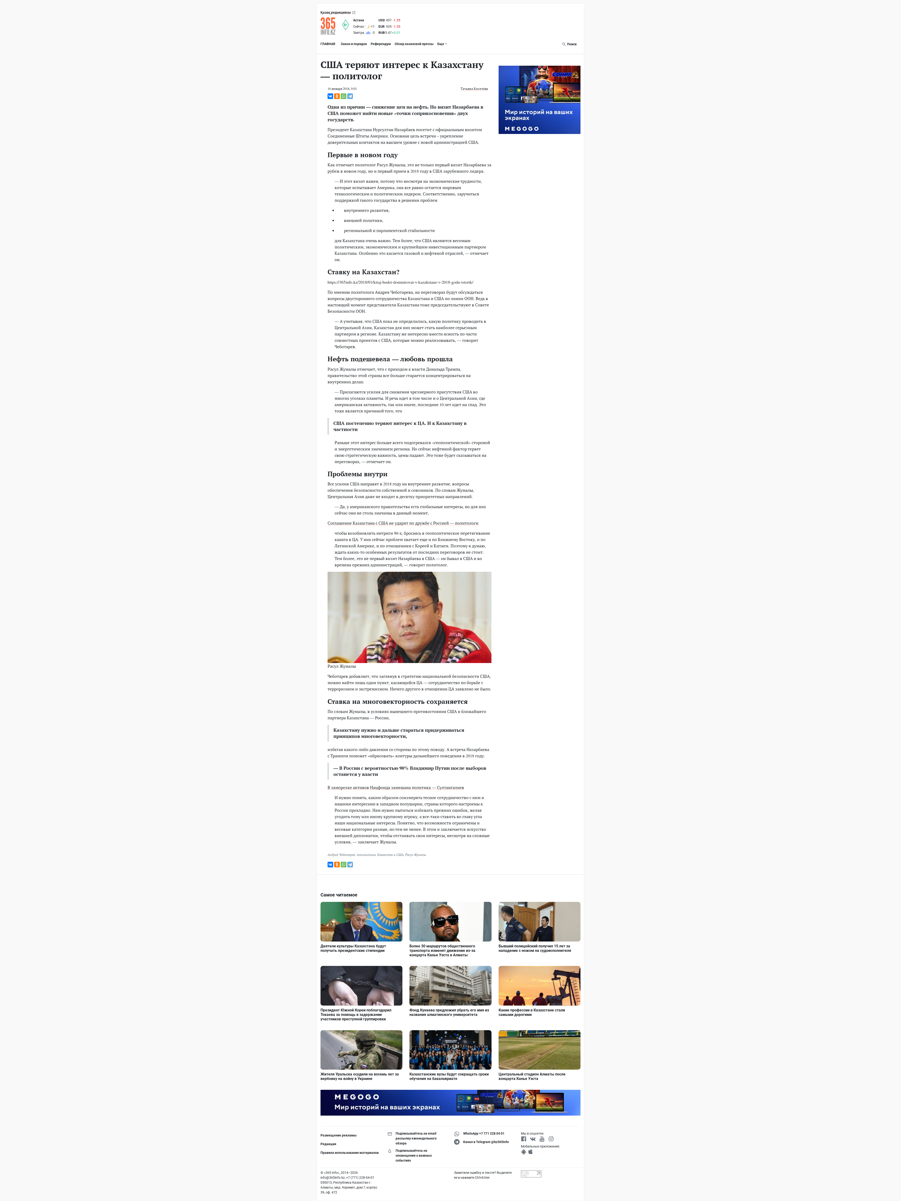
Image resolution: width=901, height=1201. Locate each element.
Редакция (328, 1144)
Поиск (571, 44)
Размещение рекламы (339, 1135)
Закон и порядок (354, 44)
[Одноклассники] (337, 96)
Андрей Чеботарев (341, 854)
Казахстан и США (390, 854)
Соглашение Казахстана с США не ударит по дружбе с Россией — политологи (403, 523)
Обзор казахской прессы (414, 44)
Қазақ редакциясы (336, 12)
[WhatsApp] (343, 96)
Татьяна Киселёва (474, 88)
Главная (328, 44)
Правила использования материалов (350, 1153)
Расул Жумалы (415, 854)
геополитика (366, 854)
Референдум (381, 44)
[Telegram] (350, 96)
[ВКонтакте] (330, 96)
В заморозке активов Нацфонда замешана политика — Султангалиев (396, 787)
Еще (440, 44)
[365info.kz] (331, 26)
